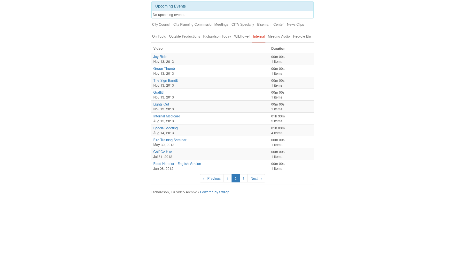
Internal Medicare (166, 116)
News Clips (295, 24)
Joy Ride (160, 56)
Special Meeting (165, 127)
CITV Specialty (243, 24)
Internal (259, 36)
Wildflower (242, 36)
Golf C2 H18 (162, 151)
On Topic (159, 36)
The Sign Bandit (165, 80)
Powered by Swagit (214, 191)
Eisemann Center (270, 24)
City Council (161, 24)
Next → (256, 178)
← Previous (212, 178)
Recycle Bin (302, 36)
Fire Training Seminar (169, 139)
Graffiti (158, 92)
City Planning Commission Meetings (200, 24)
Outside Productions (184, 36)
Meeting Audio (279, 36)
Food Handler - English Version (177, 163)
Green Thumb (164, 68)
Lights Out (161, 104)
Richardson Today (217, 36)
